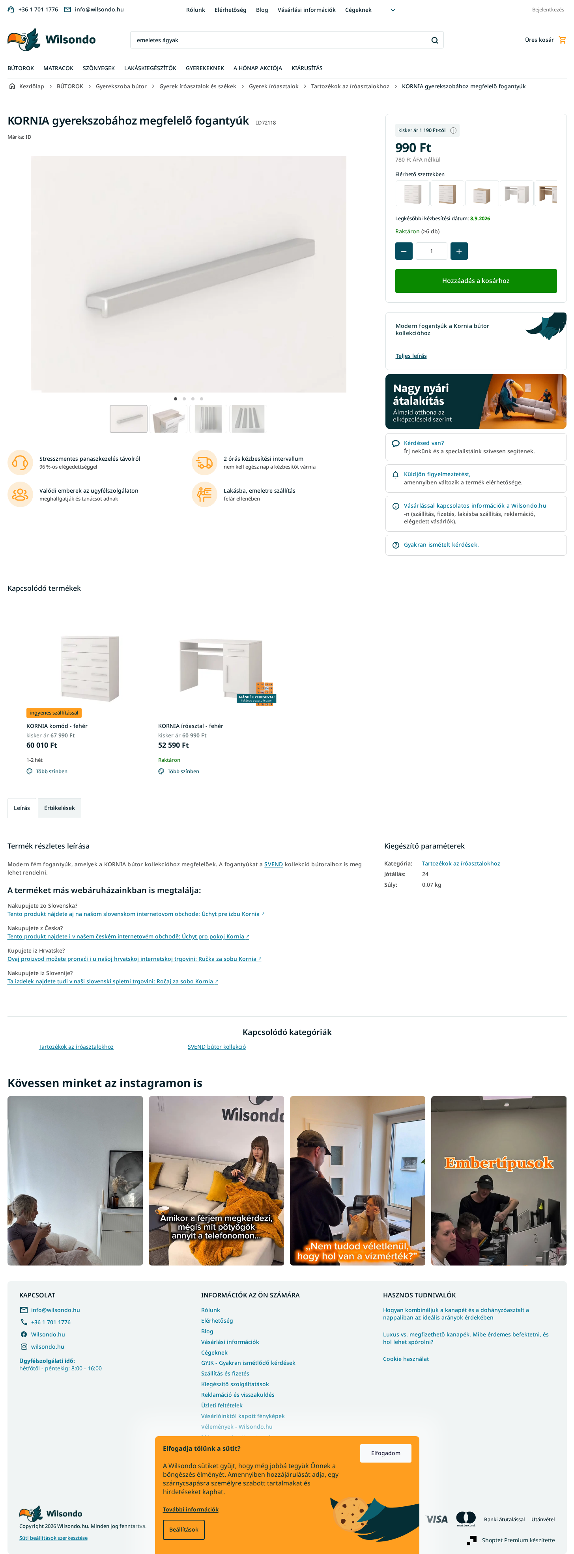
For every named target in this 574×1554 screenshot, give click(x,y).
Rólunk (195, 9)
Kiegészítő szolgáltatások (235, 1384)
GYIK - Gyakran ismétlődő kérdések (248, 1362)
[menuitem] (20, 68)
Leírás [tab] (22, 807)
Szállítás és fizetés (225, 1373)
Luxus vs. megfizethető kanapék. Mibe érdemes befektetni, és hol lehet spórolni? (466, 1338)
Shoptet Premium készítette (518, 1540)
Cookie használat (406, 1358)
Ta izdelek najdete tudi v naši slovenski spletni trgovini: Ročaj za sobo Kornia (112, 981)
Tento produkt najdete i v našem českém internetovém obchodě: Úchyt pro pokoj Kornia (128, 936)
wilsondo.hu (47, 1346)
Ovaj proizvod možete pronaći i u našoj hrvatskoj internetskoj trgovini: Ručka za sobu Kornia (134, 958)
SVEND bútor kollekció (217, 1046)
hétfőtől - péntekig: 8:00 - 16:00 (60, 1364)
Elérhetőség (231, 9)
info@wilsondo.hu (55, 1310)
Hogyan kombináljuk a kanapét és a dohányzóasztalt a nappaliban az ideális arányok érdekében (456, 1313)
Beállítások (183, 1529)
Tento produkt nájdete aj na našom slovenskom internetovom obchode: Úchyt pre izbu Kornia (136, 914)
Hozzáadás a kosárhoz (476, 280)
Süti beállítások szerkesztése (53, 1538)
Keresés (435, 40)
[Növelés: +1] (459, 251)
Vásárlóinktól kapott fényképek (243, 1416)
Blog (262, 9)
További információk (191, 1509)
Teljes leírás (411, 355)
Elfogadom (385, 1453)
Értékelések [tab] (59, 807)
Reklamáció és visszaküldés (238, 1394)
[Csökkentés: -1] (404, 251)
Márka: (19, 136)
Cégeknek (358, 9)
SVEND (273, 864)
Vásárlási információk (307, 9)
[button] (175, 399)
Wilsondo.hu (48, 1334)
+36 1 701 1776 (51, 1322)
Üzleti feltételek (222, 1405)
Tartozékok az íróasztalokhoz (461, 863)
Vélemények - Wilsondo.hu (237, 1426)
